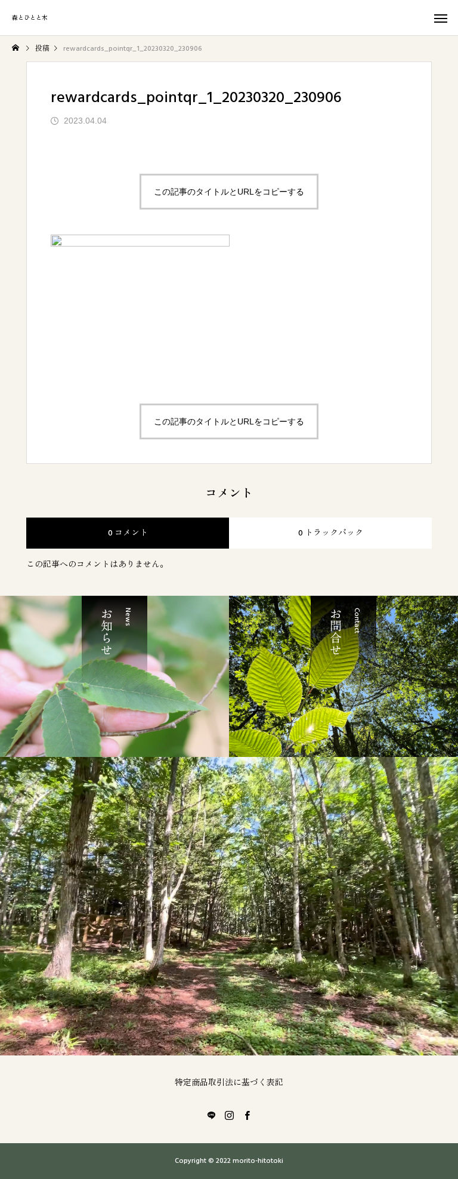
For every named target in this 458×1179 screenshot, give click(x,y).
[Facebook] (247, 1115)
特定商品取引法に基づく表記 (229, 1083)
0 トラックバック (330, 533)
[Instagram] (229, 1115)
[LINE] (211, 1115)
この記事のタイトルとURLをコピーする (229, 191)
